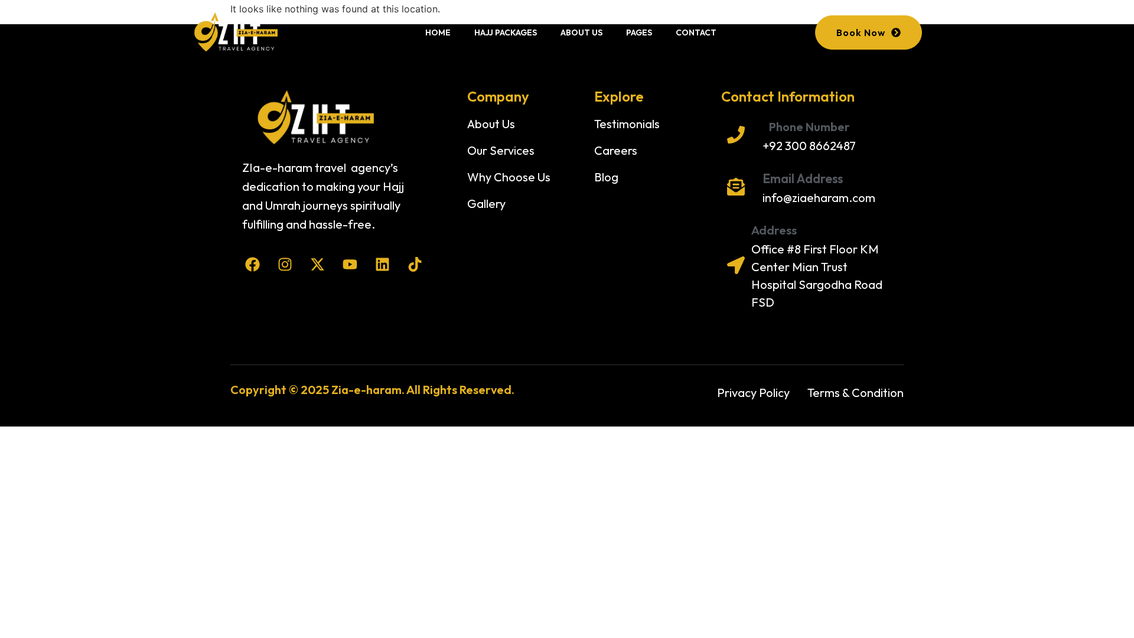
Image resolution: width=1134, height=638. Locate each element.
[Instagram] (285, 264)
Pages (639, 32)
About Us (581, 32)
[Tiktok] (415, 264)
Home (438, 32)
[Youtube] (350, 264)
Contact (696, 32)
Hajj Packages (505, 32)
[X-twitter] (317, 264)
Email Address (802, 178)
